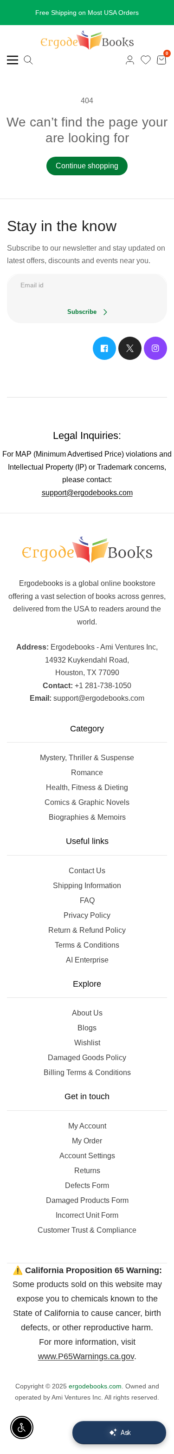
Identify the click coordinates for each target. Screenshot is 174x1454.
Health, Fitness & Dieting (87, 787)
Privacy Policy (87, 915)
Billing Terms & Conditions (87, 1072)
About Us (87, 1013)
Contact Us (87, 871)
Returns (87, 1171)
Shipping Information (87, 886)
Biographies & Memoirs (87, 817)
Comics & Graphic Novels (87, 802)
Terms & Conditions (87, 945)
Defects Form (87, 1185)
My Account (87, 1126)
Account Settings (87, 1156)
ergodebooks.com (95, 1386)
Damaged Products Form (87, 1200)
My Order (87, 1141)
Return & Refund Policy (87, 930)
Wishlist (87, 1043)
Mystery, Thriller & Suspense (87, 758)
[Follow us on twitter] (130, 348)
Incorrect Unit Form (87, 1215)
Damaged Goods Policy (87, 1058)
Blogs (87, 1028)
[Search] (28, 60)
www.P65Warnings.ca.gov (86, 1356)
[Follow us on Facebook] (104, 348)
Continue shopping (87, 166)
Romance (87, 773)
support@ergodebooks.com (87, 493)
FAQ (87, 900)
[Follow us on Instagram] (155, 348)
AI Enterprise (87, 960)
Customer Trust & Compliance (87, 1230)
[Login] (129, 60)
